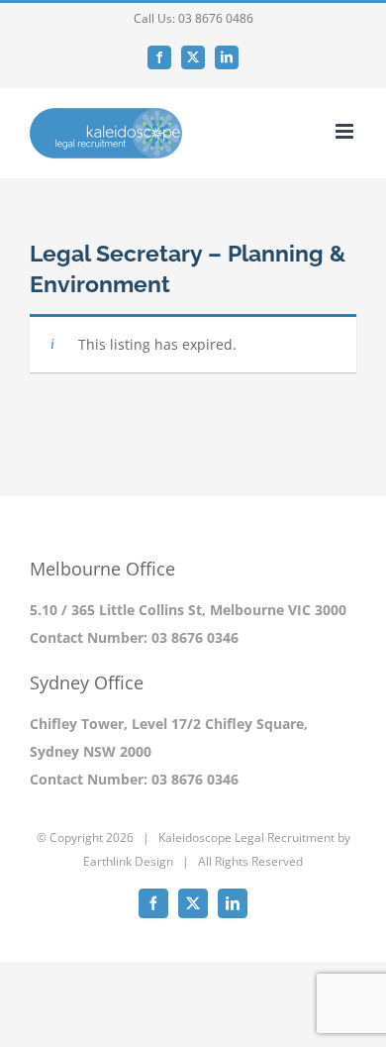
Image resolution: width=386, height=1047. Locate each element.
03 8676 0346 (195, 637)
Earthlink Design (128, 861)
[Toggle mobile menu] (346, 131)
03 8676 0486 (215, 18)
